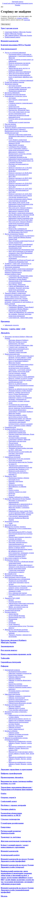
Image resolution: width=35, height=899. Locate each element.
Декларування (13, 443)
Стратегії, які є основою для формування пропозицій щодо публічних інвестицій (19, 348)
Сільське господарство (10, 819)
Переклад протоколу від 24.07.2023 (20, 194)
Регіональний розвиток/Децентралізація (11, 832)
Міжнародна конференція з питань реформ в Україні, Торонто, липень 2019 (20, 743)
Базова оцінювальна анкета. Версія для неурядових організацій (20, 200)
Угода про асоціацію (15, 460)
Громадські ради (14, 106)
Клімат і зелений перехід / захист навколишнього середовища (14, 846)
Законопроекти (7, 646)
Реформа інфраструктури (17, 677)
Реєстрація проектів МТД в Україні (20, 532)
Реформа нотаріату (15, 727)
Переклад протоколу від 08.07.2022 (20, 178)
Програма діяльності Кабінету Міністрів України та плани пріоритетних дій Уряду (18, 341)
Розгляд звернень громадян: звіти (20, 87)
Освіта (3, 793)
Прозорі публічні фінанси (17, 701)
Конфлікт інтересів (15, 445)
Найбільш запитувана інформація (20, 72)
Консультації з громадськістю (18, 99)
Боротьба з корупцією (16, 481)
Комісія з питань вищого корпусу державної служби (20, 590)
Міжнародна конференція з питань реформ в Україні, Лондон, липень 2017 (20, 758)
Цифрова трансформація (11, 773)
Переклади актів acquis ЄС (17, 471)
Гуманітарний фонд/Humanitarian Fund (21, 249)
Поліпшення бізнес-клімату (18, 671)
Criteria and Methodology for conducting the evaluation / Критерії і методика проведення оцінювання (21, 314)
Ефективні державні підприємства (20, 673)
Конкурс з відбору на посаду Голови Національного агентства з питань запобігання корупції (21, 380)
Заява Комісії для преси (16, 145)
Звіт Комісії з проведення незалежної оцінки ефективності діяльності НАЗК (21, 214)
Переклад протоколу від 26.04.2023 (20, 183)
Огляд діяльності (14, 624)
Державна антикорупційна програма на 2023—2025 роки (21, 449)
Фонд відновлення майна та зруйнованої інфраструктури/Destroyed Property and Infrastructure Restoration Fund (21, 259)
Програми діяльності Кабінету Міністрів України (14, 641)
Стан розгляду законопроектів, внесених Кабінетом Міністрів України (19, 518)
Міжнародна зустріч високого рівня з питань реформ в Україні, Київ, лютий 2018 (21, 753)
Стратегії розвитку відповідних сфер (21, 345)
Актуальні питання (15, 86)
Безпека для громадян (16, 736)
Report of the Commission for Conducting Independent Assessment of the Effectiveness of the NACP (21, 230)
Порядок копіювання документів (19, 63)
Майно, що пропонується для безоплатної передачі (18, 607)
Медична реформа (15, 706)
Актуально (12, 98)
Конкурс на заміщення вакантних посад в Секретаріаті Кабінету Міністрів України (20, 361)
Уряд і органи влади (9, 28)
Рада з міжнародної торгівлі (18, 593)
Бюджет (11, 600)
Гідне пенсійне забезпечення (18, 710)
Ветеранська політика (16, 485)
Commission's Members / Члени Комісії (21, 307)
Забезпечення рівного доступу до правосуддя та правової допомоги (20, 719)
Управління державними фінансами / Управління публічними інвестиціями (17, 788)
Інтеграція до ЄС (14, 479)
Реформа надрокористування (18, 685)
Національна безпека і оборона (19, 478)
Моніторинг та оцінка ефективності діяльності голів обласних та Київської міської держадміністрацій (21, 566)
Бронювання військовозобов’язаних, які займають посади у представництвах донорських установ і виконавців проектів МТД (21, 552)
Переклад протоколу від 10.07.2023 (20, 188)
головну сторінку (22, 18)
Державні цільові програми (18, 352)
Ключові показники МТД (17, 556)
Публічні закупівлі (15, 601)
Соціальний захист (9, 801)
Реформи (4, 666)
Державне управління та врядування (16, 769)
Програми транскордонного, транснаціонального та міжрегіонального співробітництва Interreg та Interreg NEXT (20, 545)
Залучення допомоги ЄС (17, 540)
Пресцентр (5, 321)
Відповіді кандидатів (9, 41)
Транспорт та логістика (11, 837)
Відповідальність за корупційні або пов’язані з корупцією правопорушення (20, 453)
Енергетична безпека (16, 675)
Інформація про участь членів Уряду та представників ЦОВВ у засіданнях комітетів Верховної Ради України (21, 512)
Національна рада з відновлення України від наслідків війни (19, 580)
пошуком (27, 20)
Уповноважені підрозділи (17, 431)
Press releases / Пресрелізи (17, 284)
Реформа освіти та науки (17, 708)
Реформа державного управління (19, 696)
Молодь (4, 896)
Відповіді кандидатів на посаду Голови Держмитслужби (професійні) (17, 860)
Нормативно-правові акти (17, 91)
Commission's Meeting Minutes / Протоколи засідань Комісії (19, 278)
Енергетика (6, 827)
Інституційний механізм (17, 615)
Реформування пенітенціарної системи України (18, 723)
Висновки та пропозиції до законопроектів (18, 501)
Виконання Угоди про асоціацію (19, 458)
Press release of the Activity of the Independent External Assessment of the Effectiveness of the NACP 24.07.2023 (21, 218)
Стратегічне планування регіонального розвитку (17, 571)
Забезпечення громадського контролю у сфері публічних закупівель (21, 604)
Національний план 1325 (17, 617)
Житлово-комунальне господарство (16, 841)
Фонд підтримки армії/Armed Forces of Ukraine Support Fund (21, 241)
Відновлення (13, 619)
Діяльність (5, 333)
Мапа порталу (6, 24)
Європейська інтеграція (11, 662)
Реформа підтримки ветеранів (18, 734)
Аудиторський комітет (10, 855)
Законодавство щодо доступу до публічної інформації (19, 69)
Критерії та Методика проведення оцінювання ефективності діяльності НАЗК (21, 136)
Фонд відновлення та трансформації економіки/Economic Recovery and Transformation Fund (21, 246)
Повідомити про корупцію (17, 441)
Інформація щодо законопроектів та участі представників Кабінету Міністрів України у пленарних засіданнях (20, 506)
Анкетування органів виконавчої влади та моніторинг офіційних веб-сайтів (21, 77)
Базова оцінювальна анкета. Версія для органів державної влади (20, 196)
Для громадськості (9, 49)
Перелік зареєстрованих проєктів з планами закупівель (20, 538)
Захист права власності (16, 729)
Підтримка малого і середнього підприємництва (19, 691)
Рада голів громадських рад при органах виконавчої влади (19, 112)
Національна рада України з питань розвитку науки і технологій (20, 587)
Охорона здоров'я (8, 797)
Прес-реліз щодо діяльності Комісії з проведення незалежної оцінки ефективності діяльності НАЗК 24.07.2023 (20, 224)
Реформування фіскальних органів (20, 703)
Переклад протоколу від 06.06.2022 (20, 173)
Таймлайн (5, 658)
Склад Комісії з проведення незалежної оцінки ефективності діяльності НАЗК (19, 141)
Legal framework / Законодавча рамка (21, 276)
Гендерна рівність (8, 809)
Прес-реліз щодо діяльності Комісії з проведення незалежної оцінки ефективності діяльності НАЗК (20, 209)
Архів (10, 403)
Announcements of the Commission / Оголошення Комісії (20, 282)
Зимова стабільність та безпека (19, 497)
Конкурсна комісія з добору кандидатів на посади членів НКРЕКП (21, 376)
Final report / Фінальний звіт (18, 291)
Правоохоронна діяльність (12, 777)
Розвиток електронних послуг (19, 699)
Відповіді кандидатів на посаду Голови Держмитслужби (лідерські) (17, 866)
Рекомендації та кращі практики (19, 122)
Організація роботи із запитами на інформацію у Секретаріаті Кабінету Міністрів (21, 56)
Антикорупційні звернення (18, 89)
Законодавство (13, 614)
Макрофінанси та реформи (17, 486)
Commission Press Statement (17, 147)
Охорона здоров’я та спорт (17, 492)
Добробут (12, 483)
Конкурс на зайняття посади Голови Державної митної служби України (20, 389)
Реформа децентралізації (17, 698)
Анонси (11, 101)
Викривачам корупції (16, 446)
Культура (11, 495)
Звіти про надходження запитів (19, 73)
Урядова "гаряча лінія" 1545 (13, 329)
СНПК (11, 621)
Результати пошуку (9, 650)
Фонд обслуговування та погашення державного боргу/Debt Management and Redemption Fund (21, 253)
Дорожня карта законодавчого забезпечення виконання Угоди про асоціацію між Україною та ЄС (20, 467)
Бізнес (11, 488)
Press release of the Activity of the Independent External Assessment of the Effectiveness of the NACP (21, 204)
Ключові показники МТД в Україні (16, 45)
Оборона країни (14, 732)
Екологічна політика (15, 684)
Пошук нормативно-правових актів (16, 654)
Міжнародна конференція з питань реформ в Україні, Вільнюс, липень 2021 (20, 764)
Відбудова (12, 493)
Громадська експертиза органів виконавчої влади (19, 116)
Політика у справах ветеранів (13, 805)
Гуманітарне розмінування (12, 823)
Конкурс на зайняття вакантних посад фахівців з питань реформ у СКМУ (21, 356)
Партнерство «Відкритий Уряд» (19, 110)
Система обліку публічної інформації (21, 80)
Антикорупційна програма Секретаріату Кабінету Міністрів (19, 438)
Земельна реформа (15, 678)
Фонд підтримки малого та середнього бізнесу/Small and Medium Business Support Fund (21, 237)
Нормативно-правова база (17, 108)
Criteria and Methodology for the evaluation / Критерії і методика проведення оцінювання (19, 288)
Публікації (12, 622)
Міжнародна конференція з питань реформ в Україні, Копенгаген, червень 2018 (20, 748)
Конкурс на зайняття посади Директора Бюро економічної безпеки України (21, 385)
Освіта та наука (14, 490)
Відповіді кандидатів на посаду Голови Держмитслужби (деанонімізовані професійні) (17, 890)
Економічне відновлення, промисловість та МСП (11, 814)
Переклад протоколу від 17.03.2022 (20, 167)
